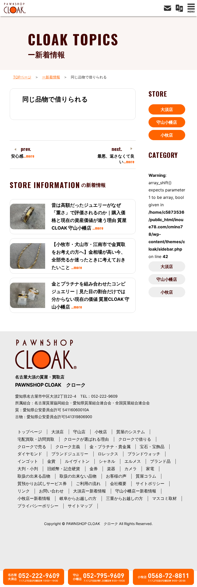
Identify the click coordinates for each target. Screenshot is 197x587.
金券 (94, 468)
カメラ (130, 468)
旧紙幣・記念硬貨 (63, 468)
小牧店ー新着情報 (33, 498)
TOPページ (22, 77)
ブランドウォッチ (143, 453)
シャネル (107, 461)
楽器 (111, 468)
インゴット (27, 461)
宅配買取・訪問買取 (35, 439)
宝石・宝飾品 (152, 446)
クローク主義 (67, 446)
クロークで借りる (134, 439)
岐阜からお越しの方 (78, 498)
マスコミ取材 (164, 498)
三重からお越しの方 (124, 498)
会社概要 (118, 483)
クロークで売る (31, 446)
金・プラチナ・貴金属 (110, 446)
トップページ (29, 431)
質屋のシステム (130, 431)
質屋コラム (146, 476)
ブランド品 (160, 461)
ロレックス (108, 453)
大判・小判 (27, 468)
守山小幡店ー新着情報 (135, 490)
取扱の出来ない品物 (78, 476)
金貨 (51, 461)
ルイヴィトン (77, 461)
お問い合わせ (51, 490)
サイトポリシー (150, 483)
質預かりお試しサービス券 (42, 483)
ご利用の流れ (88, 483)
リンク (23, 490)
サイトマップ (80, 505)
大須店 (167, 109)
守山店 (79, 431)
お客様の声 (116, 476)
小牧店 (167, 135)
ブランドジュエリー (69, 453)
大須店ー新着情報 (89, 490)
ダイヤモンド (29, 453)
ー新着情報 (51, 77)
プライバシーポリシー (37, 505)
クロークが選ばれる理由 (86, 439)
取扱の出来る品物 (33, 476)
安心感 (22, 156)
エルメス (132, 461)
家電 (150, 468)
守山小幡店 (166, 122)
